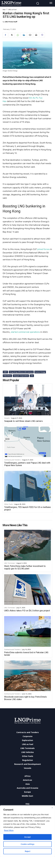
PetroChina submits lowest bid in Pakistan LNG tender (26, 653)
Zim (32, 376)
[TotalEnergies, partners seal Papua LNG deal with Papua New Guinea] (27, 442)
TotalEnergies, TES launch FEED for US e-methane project (27, 508)
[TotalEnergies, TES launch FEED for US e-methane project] (27, 486)
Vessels (6, 418)
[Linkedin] (23, 35)
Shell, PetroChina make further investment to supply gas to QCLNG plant (25, 567)
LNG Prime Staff (11, 22)
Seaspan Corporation (21, 376)
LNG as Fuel (12, 9)
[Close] (52, 807)
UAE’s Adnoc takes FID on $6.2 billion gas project (27, 610)
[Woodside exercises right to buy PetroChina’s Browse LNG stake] (27, 675)
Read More (8, 830)
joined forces (43, 249)
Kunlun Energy (40, 372)
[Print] (36, 35)
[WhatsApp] (17, 35)
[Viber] (42, 35)
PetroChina (7, 376)
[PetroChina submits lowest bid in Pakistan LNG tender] (27, 631)
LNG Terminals (9, 563)
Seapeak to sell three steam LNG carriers (23, 421)
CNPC (5, 372)
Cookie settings (27, 844)
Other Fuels (8, 504)
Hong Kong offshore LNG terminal (21, 372)
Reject (27, 851)
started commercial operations (25, 332)
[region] (27, 831)
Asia (4, 9)
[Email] (30, 35)
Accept (27, 837)
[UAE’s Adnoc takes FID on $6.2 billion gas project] (27, 589)
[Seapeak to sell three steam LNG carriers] (27, 400)
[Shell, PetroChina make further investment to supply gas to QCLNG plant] (27, 545)
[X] (11, 35)
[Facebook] (5, 35)
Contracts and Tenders (12, 459)
